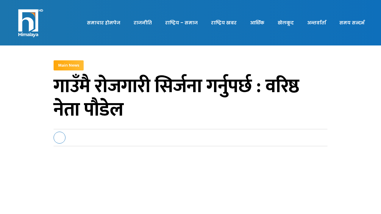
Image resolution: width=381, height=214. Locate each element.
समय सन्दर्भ (351, 23)
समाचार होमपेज (103, 23)
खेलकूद (286, 23)
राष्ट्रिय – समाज (181, 23)
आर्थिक (257, 23)
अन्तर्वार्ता (316, 23)
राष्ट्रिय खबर (224, 23)
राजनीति (143, 23)
